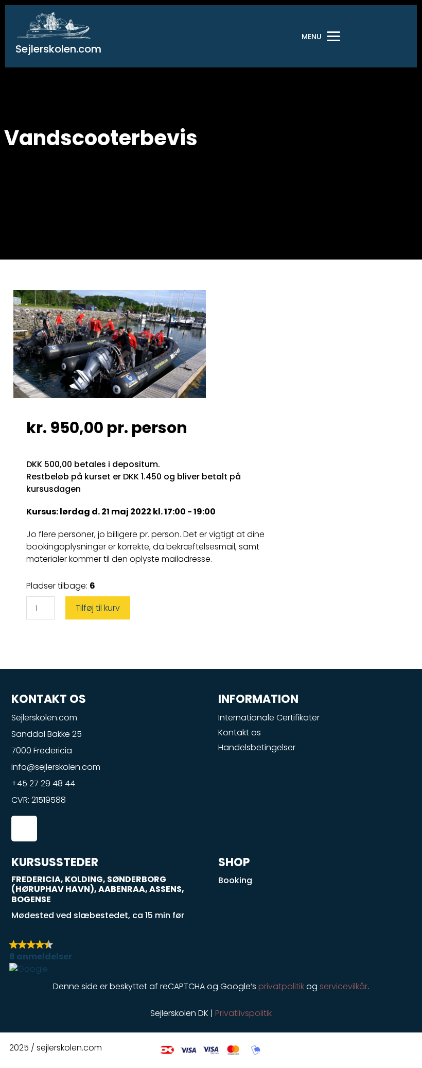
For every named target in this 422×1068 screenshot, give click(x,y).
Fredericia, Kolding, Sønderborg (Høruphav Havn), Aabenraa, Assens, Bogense (97, 889)
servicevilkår (343, 986)
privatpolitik (281, 986)
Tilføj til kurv (98, 608)
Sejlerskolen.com (58, 49)
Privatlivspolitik (243, 1013)
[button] (211, 957)
